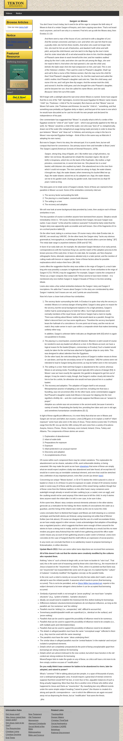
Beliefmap (55, 730)
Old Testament (34, 717)
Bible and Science (36, 735)
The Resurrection (13, 728)
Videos (9, 13)
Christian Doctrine (13, 735)
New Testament (35, 714)
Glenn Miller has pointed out (90, 583)
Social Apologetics (59, 724)
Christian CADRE (58, 727)
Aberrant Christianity (37, 724)
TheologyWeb (57, 714)
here (101, 476)
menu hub (23, 27)
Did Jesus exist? (13, 714)
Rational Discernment (60, 733)
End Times (10, 738)
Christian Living (12, 732)
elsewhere (84, 466)
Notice (19, 13)
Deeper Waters (57, 717)
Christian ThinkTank (59, 720)
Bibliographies (34, 732)
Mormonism (33, 720)
